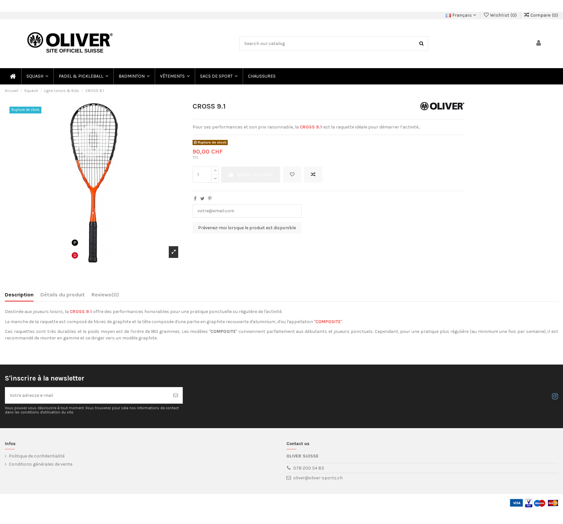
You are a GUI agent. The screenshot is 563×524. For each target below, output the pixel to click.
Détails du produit (62, 295)
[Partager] (195, 199)
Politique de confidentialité (37, 456)
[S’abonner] (175, 395)
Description (19, 295)
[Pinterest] (209, 199)
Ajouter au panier (255, 174)
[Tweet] (202, 199)
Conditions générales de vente (40, 464)
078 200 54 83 (308, 468)
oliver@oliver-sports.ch (318, 478)
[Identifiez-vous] (539, 43)
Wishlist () (503, 15)
